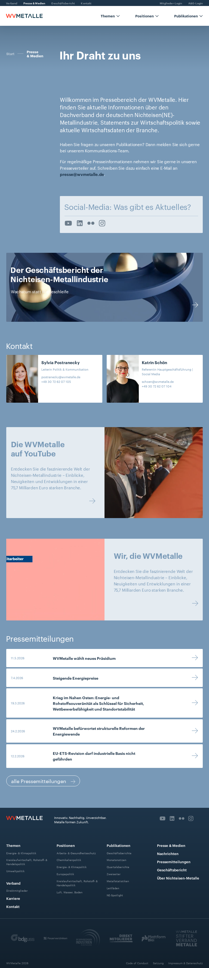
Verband (13, 883)
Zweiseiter (114, 874)
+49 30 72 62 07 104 (156, 386)
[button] (110, 16)
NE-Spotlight (115, 895)
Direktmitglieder (17, 890)
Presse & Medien (35, 54)
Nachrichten (168, 853)
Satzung (158, 963)
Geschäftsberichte (119, 853)
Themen (13, 845)
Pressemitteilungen (173, 861)
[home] (24, 16)
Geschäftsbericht (172, 869)
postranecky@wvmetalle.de (60, 377)
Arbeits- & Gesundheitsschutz (76, 853)
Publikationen (118, 845)
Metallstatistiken (118, 881)
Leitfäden (113, 888)
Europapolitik (65, 874)
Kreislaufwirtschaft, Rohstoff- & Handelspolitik (26, 862)
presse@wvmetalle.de (82, 174)
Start (10, 53)
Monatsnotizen (116, 860)
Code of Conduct (137, 963)
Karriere (13, 898)
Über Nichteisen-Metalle (178, 877)
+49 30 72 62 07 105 (56, 381)
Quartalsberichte (118, 867)
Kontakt (13, 906)
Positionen (66, 845)
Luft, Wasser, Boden (69, 892)
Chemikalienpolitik (69, 860)
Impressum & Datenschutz (185, 963)
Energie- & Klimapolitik (21, 853)
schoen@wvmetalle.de (158, 381)
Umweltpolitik (15, 871)
